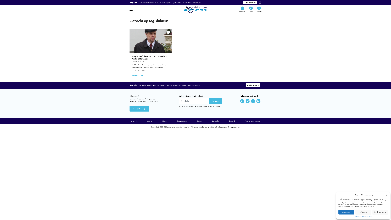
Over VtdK (134, 121)
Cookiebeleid (357, 216)
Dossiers (199, 121)
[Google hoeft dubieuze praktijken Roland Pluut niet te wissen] (151, 41)
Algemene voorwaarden (252, 121)
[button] (387, 195)
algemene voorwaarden (213, 106)
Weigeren (363, 212)
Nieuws (164, 121)
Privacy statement (234, 127)
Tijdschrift (136, 18)
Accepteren (346, 212)
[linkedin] (242, 101)
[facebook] (253, 101)
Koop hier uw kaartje (250, 2)
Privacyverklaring (367, 216)
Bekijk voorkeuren (380, 212)
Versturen (216, 101)
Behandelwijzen (182, 121)
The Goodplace (221, 127)
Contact (150, 121)
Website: (213, 127)
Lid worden (139, 109)
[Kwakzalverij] (195, 9)
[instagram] (258, 101)
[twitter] (248, 101)
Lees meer (137, 75)
